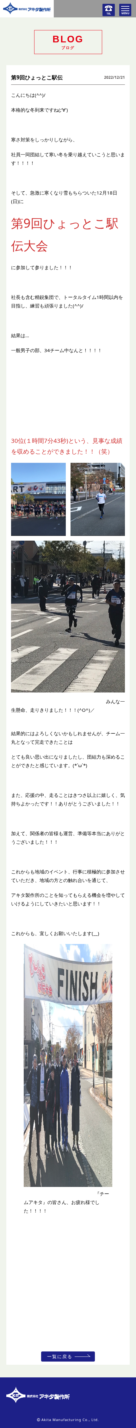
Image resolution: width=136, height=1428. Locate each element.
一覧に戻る (59, 1356)
